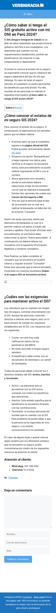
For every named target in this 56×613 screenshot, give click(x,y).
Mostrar (17, 108)
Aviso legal (39, 597)
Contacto (27, 597)
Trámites (13, 477)
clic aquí (16, 152)
